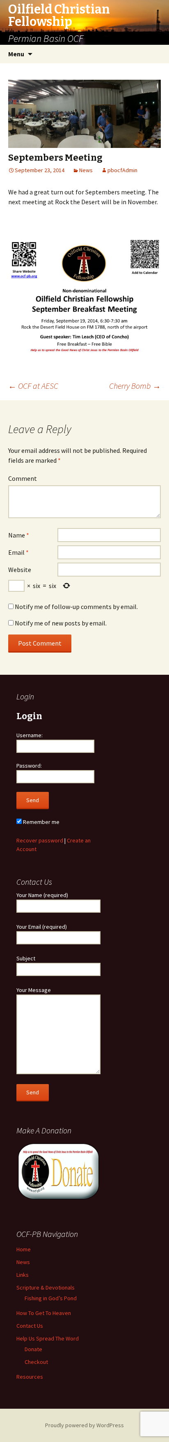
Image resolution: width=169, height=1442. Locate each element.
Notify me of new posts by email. (61, 623)
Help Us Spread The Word (47, 1338)
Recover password (39, 840)
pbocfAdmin (122, 170)
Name (18, 535)
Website (19, 569)
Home (23, 1249)
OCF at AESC (33, 386)
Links (22, 1274)
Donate (33, 1349)
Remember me (40, 822)
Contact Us (29, 1325)
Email (18, 552)
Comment (22, 478)
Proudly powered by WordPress (84, 1425)
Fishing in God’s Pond (51, 1298)
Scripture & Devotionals (45, 1287)
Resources (29, 1376)
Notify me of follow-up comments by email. (76, 606)
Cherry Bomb (135, 386)
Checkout (36, 1362)
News (86, 170)
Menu (16, 54)
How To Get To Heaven (43, 1313)
